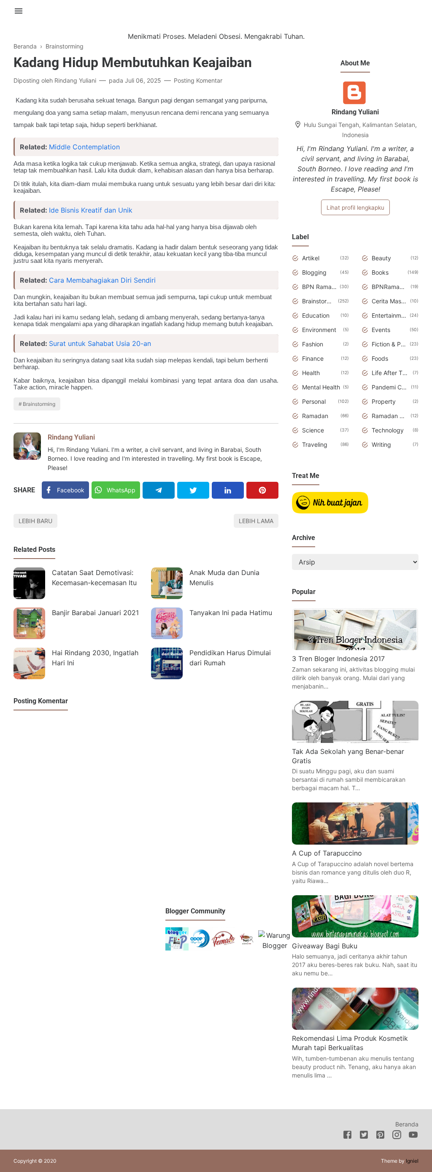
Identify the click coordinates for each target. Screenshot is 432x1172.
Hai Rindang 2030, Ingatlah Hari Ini (95, 657)
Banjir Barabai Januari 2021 (95, 612)
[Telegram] (159, 490)
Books (380, 272)
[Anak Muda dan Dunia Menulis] (167, 583)
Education (315, 315)
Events (381, 329)
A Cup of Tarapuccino (327, 853)
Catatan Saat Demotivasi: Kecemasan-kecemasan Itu (94, 577)
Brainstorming (39, 404)
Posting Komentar (198, 80)
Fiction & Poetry (389, 344)
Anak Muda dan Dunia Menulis (224, 577)
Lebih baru (35, 520)
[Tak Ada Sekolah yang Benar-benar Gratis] (355, 740)
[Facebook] (347, 1136)
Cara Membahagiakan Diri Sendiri (102, 280)
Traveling (314, 444)
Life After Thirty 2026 (391, 372)
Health (311, 372)
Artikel (310, 258)
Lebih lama (256, 520)
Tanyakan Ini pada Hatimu (230, 612)
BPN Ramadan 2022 (319, 286)
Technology (388, 430)
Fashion (312, 344)
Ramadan (315, 415)
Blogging (314, 272)
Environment (319, 329)
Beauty (381, 258)
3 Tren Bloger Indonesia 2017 (338, 658)
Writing (381, 444)
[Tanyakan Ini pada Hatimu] (167, 623)
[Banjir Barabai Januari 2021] (29, 623)
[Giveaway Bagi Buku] (355, 935)
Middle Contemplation (84, 147)
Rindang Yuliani (71, 437)
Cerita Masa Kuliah (389, 301)
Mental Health (321, 387)
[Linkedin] (228, 490)
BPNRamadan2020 (390, 286)
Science (313, 430)
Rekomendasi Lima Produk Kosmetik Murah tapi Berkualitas (350, 1043)
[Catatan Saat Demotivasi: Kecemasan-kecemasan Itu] (29, 583)
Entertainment (389, 315)
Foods (380, 358)
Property (384, 401)
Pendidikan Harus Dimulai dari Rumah (230, 657)
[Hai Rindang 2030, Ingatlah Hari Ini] (29, 663)
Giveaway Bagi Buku (324, 946)
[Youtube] (413, 1136)
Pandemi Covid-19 (390, 387)
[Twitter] (193, 490)
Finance (313, 358)
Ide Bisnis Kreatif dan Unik (90, 210)
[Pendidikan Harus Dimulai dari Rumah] (167, 663)
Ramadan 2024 (390, 415)
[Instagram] (397, 1136)
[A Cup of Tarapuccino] (355, 842)
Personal (314, 401)
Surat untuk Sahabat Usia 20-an (100, 343)
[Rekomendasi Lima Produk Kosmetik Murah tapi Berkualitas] (355, 1027)
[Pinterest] (262, 490)
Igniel (412, 1161)
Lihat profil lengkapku (355, 207)
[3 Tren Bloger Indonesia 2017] (355, 647)
